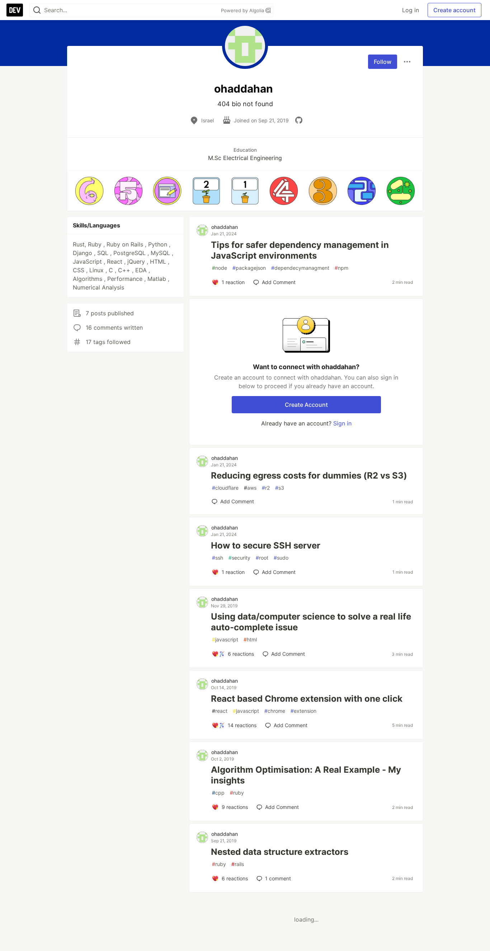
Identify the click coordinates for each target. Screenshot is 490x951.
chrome (274, 711)
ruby (237, 793)
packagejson (249, 268)
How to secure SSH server (265, 545)
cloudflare (225, 488)
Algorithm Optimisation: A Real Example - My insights (306, 775)
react (219, 711)
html (250, 639)
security (239, 558)
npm (341, 268)
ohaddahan (224, 227)
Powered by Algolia (243, 10)
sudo (281, 558)
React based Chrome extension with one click (306, 698)
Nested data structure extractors (279, 852)
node (219, 268)
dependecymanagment (300, 268)
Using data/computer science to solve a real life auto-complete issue (311, 621)
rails (237, 864)
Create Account (306, 404)
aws (250, 488)
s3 (279, 488)
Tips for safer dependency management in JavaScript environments (300, 250)
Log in (410, 10)
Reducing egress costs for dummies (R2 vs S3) (309, 475)
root (262, 558)
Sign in (342, 423)
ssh (217, 558)
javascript (225, 639)
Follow (382, 61)
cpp (218, 793)
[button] (89, 190)
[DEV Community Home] (15, 10)
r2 (266, 488)
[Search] (37, 10)
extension (303, 711)
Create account (454, 10)
